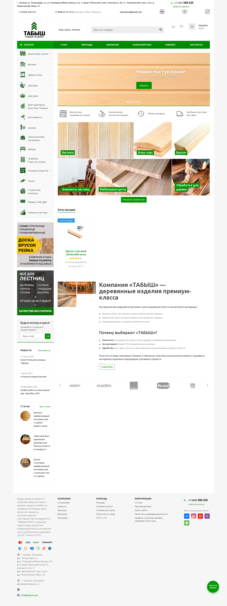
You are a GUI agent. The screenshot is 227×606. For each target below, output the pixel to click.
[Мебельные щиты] (134, 177)
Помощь (101, 498)
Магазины (63, 518)
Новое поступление (160, 71)
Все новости (44, 350)
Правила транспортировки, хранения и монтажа (149, 519)
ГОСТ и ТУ (101, 518)
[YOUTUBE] (200, 516)
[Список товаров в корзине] (198, 29)
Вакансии (113, 44)
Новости (62, 506)
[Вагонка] (96, 140)
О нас (64, 44)
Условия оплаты (104, 506)
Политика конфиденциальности (151, 514)
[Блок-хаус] (153, 140)
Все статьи (45, 406)
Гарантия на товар (105, 514)
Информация (143, 498)
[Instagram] (193, 516)
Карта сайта (141, 510)
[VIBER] (207, 516)
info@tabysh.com (29, 595)
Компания (64, 498)
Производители (143, 506)
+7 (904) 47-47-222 (64, 12)
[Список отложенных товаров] (181, 27)
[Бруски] (191, 140)
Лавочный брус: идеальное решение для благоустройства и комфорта (42, 442)
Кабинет (170, 44)
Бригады (87, 44)
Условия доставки (105, 510)
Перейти (144, 85)
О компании (64, 502)
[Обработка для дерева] (191, 177)
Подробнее (107, 367)
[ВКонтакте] (186, 516)
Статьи (138, 502)
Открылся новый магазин (33, 376)
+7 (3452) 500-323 (27, 12)
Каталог (29, 44)
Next (207, 385)
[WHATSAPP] (186, 522)
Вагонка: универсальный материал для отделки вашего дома (41, 419)
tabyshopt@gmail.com (131, 12)
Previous (60, 385)
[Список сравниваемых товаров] (173, 27)
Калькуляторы (142, 44)
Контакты (196, 44)
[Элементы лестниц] (77, 177)
